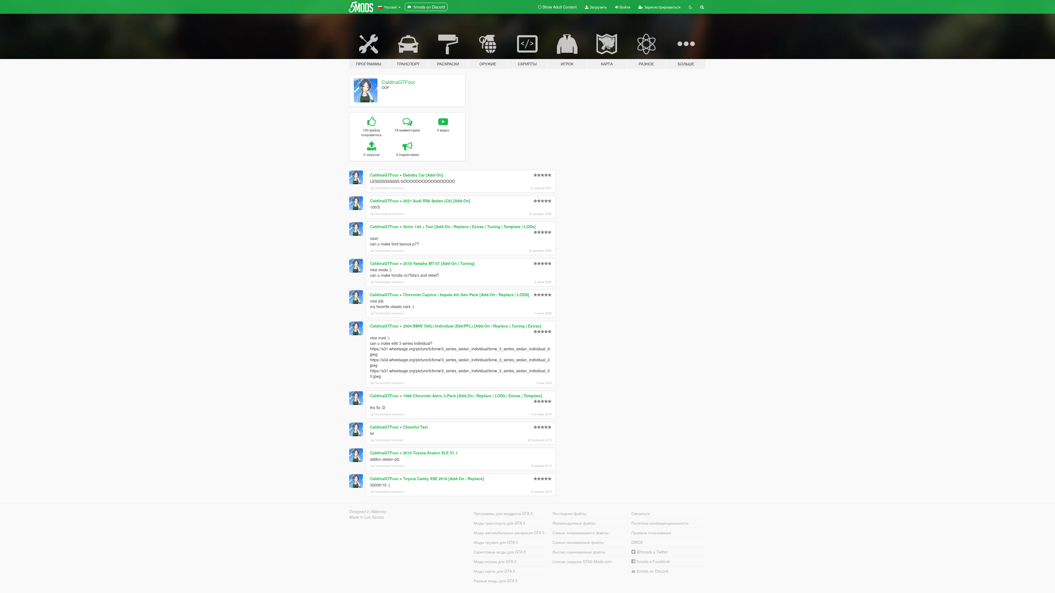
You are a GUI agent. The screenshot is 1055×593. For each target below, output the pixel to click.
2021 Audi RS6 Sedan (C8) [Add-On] (436, 200)
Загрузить (597, 7)
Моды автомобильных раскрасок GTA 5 (509, 532)
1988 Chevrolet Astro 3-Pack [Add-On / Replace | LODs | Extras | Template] (472, 395)
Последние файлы (569, 513)
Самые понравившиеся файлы (581, 532)
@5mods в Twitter (651, 552)
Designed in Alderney (367, 511)
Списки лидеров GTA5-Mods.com (582, 561)
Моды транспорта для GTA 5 (499, 523)
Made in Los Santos (366, 517)
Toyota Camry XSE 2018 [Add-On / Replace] (443, 478)
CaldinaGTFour (398, 81)
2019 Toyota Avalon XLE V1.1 (430, 452)
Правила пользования (651, 532)
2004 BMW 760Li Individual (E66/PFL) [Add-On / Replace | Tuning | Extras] (472, 326)
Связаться (640, 513)
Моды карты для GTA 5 (494, 571)
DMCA (637, 542)
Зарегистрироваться (662, 7)
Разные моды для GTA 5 (496, 580)
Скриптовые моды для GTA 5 (500, 552)
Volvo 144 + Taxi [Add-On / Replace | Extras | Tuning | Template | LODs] (469, 226)
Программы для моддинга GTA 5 (503, 513)
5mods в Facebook (652, 561)
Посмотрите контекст (389, 188)
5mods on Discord (651, 571)
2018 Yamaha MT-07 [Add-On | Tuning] (439, 263)
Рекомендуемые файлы (574, 523)
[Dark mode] (690, 7)
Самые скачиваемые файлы (578, 542)
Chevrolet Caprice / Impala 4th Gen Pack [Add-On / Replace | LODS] (466, 294)
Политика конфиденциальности (659, 523)
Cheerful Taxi (415, 427)
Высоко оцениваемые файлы (579, 552)
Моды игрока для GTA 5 (495, 561)
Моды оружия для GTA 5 (496, 542)
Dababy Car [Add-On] (423, 175)
